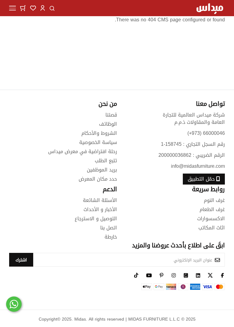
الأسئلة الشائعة (100, 200)
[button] (42, 8)
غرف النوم (214, 200)
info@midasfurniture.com (198, 166)
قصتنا (111, 115)
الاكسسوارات (211, 218)
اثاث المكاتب (211, 227)
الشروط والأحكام (99, 133)
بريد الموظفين (102, 169)
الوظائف (108, 124)
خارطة (111, 237)
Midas (80, 319)
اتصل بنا (108, 227)
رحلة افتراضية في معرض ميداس (82, 151)
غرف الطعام (212, 209)
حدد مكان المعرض (98, 179)
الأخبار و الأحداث (100, 209)
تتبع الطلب (106, 160)
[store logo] (209, 8)
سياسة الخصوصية (98, 142)
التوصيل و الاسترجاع (96, 218)
